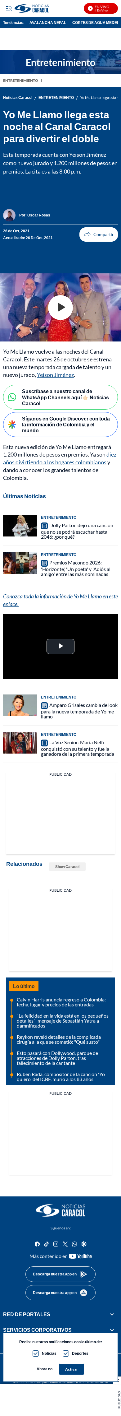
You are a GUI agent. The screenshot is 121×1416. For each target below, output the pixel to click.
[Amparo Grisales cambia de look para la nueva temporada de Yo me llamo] (20, 705)
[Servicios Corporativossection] (112, 1330)
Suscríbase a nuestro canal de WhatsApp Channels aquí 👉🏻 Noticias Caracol (65, 397)
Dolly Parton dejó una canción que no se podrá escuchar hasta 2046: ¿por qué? (77, 531)
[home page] (60, 1210)
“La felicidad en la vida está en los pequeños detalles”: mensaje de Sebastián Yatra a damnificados (63, 1020)
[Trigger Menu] (8, 8)
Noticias (49, 1353)
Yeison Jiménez (55, 374)
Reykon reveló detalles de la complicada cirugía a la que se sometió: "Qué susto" (59, 1039)
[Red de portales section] (112, 1314)
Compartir (98, 234)
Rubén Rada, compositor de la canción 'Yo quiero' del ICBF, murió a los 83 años (61, 1076)
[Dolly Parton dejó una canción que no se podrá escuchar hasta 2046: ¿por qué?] (20, 525)
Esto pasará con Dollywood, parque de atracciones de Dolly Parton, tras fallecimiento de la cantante (57, 1058)
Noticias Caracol (17, 97)
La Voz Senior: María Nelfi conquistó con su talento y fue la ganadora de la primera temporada (77, 748)
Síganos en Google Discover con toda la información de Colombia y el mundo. (66, 424)
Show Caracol (67, 866)
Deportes (80, 1353)
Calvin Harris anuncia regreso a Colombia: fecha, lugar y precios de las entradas (61, 1001)
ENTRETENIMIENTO (20, 80)
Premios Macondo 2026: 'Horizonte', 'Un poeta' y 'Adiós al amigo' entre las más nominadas (75, 568)
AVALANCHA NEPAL (47, 22)
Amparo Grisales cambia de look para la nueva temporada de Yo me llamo (79, 710)
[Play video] (60, 307)
